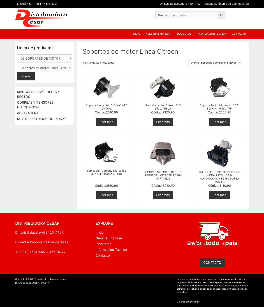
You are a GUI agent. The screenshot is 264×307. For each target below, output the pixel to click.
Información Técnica (211, 33)
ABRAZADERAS (28, 113)
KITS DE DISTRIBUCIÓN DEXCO (41, 119)
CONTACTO (212, 262)
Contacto (239, 33)
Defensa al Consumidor (188, 301)
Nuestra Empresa (158, 33)
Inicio (136, 33)
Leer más (106, 122)
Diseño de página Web (26, 283)
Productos (183, 33)
